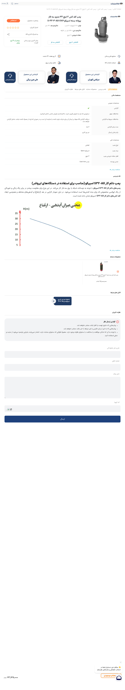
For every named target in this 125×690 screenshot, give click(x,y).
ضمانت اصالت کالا (110, 63)
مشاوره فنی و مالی (110, 56)
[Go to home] (117, 9)
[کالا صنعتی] (117, 3)
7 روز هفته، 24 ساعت (49, 56)
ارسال (62, 419)
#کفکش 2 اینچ (73, 42)
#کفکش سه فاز (55, 42)
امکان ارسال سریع (51, 63)
